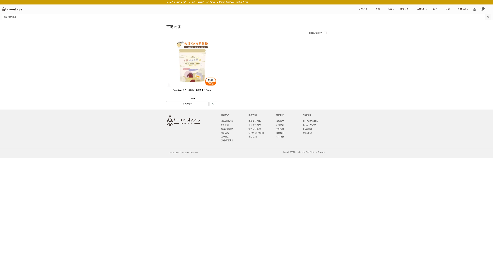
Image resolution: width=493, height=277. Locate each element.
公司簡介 (280, 125)
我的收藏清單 (227, 140)
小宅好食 (363, 9)
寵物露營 (449, 22)
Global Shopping (256, 133)
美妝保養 (404, 9)
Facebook (307, 129)
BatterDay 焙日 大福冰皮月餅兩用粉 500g (192, 90)
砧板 (403, 22)
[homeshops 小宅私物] (12, 8)
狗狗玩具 (475, 22)
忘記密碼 (225, 125)
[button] (213, 103)
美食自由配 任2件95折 (366, 22)
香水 (427, 22)
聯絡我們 (252, 137)
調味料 (385, 22)
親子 (435, 9)
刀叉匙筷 (430, 22)
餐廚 (378, 9)
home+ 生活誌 (309, 125)
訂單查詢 (225, 137)
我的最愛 (225, 133)
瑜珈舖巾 (471, 22)
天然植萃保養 (406, 22)
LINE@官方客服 (310, 121)
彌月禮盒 (437, 22)
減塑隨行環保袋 (423, 22)
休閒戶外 (421, 9)
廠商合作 (280, 133)
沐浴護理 (462, 22)
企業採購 (462, 9)
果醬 (410, 22)
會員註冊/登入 (227, 121)
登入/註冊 (474, 9)
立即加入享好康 (241, 2)
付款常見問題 (254, 125)
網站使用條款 (174, 153)
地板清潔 (417, 22)
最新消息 (280, 121)
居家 (390, 9)
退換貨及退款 (254, 129)
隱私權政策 (185, 153)
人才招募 (280, 137)
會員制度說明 (227, 129)
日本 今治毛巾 (393, 22)
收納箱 (442, 22)
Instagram (307, 133)
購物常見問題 (254, 121)
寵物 (447, 9)
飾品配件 (446, 22)
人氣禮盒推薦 (381, 22)
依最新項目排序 (316, 33)
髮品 (453, 22)
